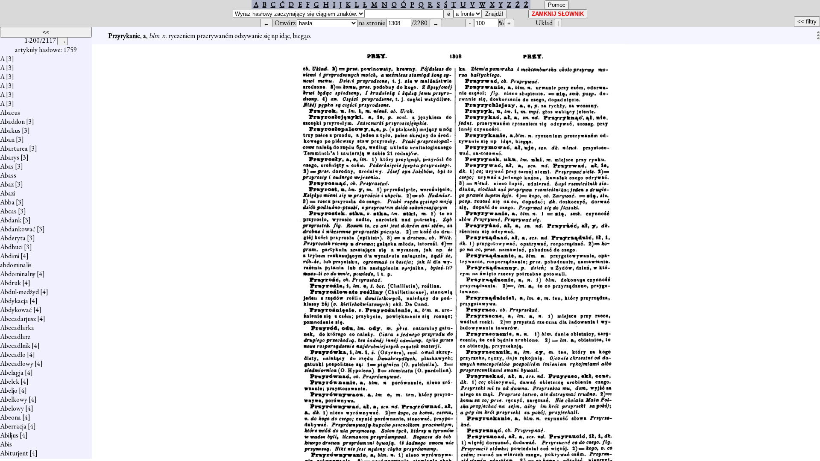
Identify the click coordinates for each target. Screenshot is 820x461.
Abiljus (9, 435)
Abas (7, 166)
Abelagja (11, 372)
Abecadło (13, 354)
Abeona (10, 417)
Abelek (9, 381)
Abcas (8, 211)
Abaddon (12, 121)
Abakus (10, 130)
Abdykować (16, 309)
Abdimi (9, 255)
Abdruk (10, 282)
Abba (7, 202)
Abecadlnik (15, 345)
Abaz (7, 184)
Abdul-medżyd (19, 291)
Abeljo (9, 390)
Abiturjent (14, 453)
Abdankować (17, 229)
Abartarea (14, 148)
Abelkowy (13, 399)
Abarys (9, 157)
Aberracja (13, 426)
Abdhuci (11, 246)
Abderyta (13, 237)
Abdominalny (17, 273)
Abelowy (12, 408)
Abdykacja (14, 300)
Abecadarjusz (18, 318)
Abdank (10, 220)
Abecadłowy (16, 363)
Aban (7, 139)
